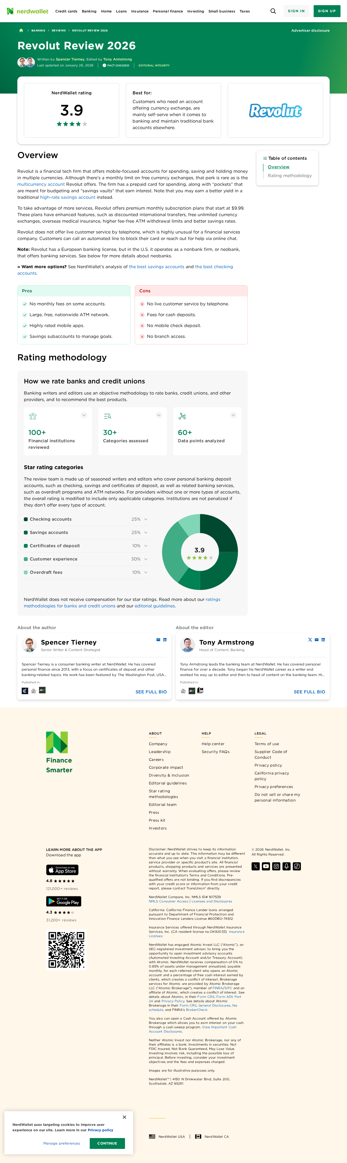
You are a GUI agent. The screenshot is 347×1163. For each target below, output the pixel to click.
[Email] (158, 639)
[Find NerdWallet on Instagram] (276, 866)
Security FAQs (216, 751)
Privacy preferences (274, 786)
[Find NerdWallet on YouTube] (266, 866)
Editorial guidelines (168, 783)
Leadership (160, 751)
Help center (213, 744)
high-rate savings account (68, 197)
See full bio (151, 691)
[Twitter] (310, 639)
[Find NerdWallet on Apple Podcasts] (286, 866)
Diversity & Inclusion (169, 775)
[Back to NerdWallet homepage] (21, 30)
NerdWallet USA (172, 1137)
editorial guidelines (155, 605)
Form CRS (205, 997)
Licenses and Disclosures (212, 901)
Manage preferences (61, 1143)
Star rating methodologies (163, 794)
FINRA (218, 988)
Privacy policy (268, 765)
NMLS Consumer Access (168, 901)
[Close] (124, 1117)
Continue (107, 1143)
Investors (158, 828)
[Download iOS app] (62, 869)
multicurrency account (41, 184)
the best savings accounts (156, 266)
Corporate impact (166, 767)
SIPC (228, 988)
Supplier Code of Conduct (271, 754)
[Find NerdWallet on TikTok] (297, 866)
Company (158, 744)
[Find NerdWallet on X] (256, 866)
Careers (156, 759)
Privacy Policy (173, 1001)
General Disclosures (214, 1005)
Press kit (157, 820)
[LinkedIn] (165, 639)
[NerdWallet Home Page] (27, 11)
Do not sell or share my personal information (277, 797)
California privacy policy (272, 776)
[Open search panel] (273, 11)
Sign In (296, 11)
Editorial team (162, 804)
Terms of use (267, 744)
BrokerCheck (196, 1010)
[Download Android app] (63, 901)
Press (154, 812)
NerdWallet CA (217, 1137)
